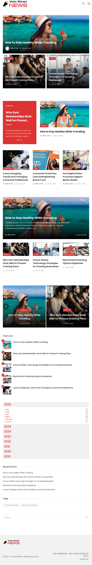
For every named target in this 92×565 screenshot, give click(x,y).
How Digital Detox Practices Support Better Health (73, 176)
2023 (7, 436)
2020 (7, 451)
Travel (9, 19)
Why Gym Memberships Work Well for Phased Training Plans (24, 78)
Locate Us (84, 559)
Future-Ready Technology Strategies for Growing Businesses (63, 77)
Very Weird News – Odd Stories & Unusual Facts (70, 555)
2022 (7, 441)
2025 (7, 427)
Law (35, 168)
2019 (7, 456)
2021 (7, 446)
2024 (7, 431)
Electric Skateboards (11, 505)
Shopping (8, 168)
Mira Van (14, 48)
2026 (7, 404)
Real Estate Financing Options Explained (75, 261)
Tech (52, 58)
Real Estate (69, 254)
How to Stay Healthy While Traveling (31, 42)
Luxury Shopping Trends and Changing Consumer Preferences (15, 176)
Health (9, 58)
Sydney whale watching (29, 505)
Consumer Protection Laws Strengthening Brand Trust (45, 176)
